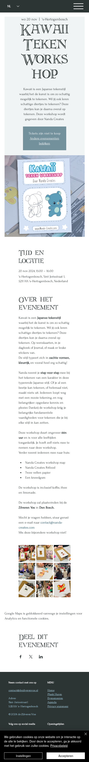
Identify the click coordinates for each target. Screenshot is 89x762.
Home (50, 690)
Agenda (52, 702)
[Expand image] (27, 553)
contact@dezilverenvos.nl (23, 690)
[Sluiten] (83, 736)
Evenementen (55, 698)
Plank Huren (54, 694)
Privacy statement (57, 706)
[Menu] (78, 6)
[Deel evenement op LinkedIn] (41, 656)
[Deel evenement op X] (31, 656)
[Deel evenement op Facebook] (21, 656)
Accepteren (65, 756)
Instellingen (23, 756)
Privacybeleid (59, 745)
